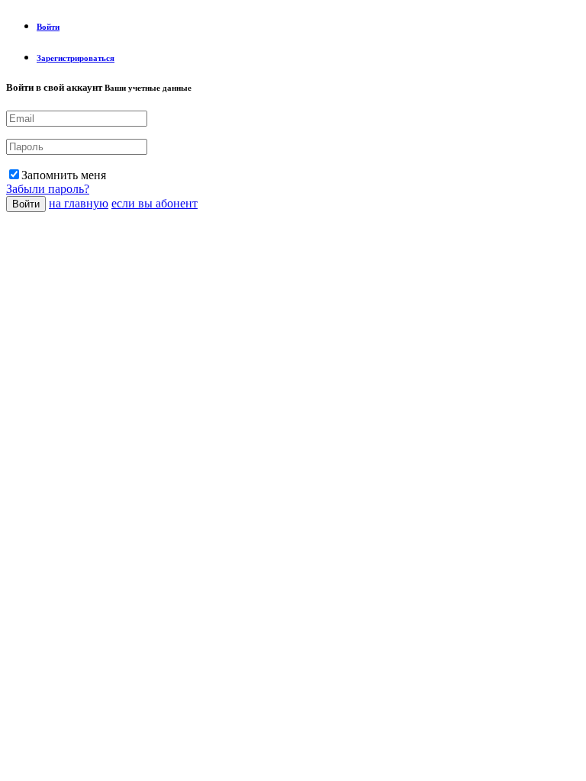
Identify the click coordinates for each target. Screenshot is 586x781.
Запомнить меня (63, 175)
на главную (78, 203)
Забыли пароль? (47, 188)
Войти (26, 204)
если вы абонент (154, 203)
